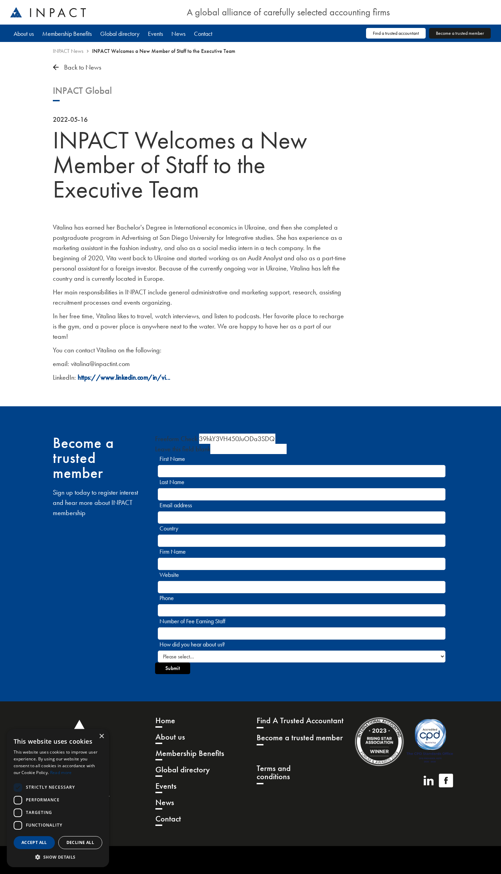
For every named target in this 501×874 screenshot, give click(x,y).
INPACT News (68, 51)
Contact (203, 34)
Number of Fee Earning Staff (192, 621)
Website (169, 575)
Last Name (172, 482)
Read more (61, 772)
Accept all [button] (34, 842)
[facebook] (446, 780)
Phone (167, 598)
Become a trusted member (460, 33)
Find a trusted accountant (396, 33)
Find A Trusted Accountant (300, 721)
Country (169, 528)
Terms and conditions (274, 773)
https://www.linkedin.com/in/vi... (124, 377)
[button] (58, 857)
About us (24, 34)
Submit (172, 668)
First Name (172, 459)
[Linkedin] (429, 780)
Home (165, 721)
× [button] (101, 736)
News (178, 34)
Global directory (119, 34)
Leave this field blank (182, 449)
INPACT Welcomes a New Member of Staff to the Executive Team (163, 51)
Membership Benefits (67, 34)
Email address (176, 505)
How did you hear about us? (192, 644)
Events (155, 34)
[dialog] (58, 798)
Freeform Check (176, 438)
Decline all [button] (80, 842)
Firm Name (173, 551)
